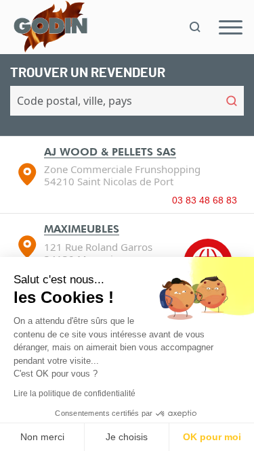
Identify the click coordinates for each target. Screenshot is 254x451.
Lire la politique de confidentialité (74, 393)
